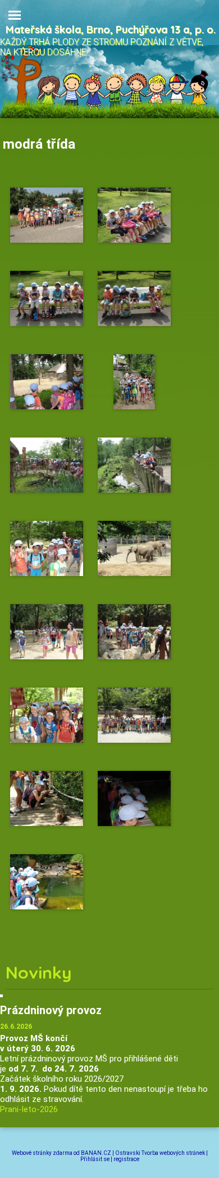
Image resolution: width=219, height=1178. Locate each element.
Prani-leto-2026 (29, 1109)
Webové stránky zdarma (42, 1153)
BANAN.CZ (96, 1153)
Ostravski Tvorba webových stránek (160, 1153)
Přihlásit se (95, 1159)
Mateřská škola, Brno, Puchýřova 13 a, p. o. (111, 29)
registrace (126, 1159)
